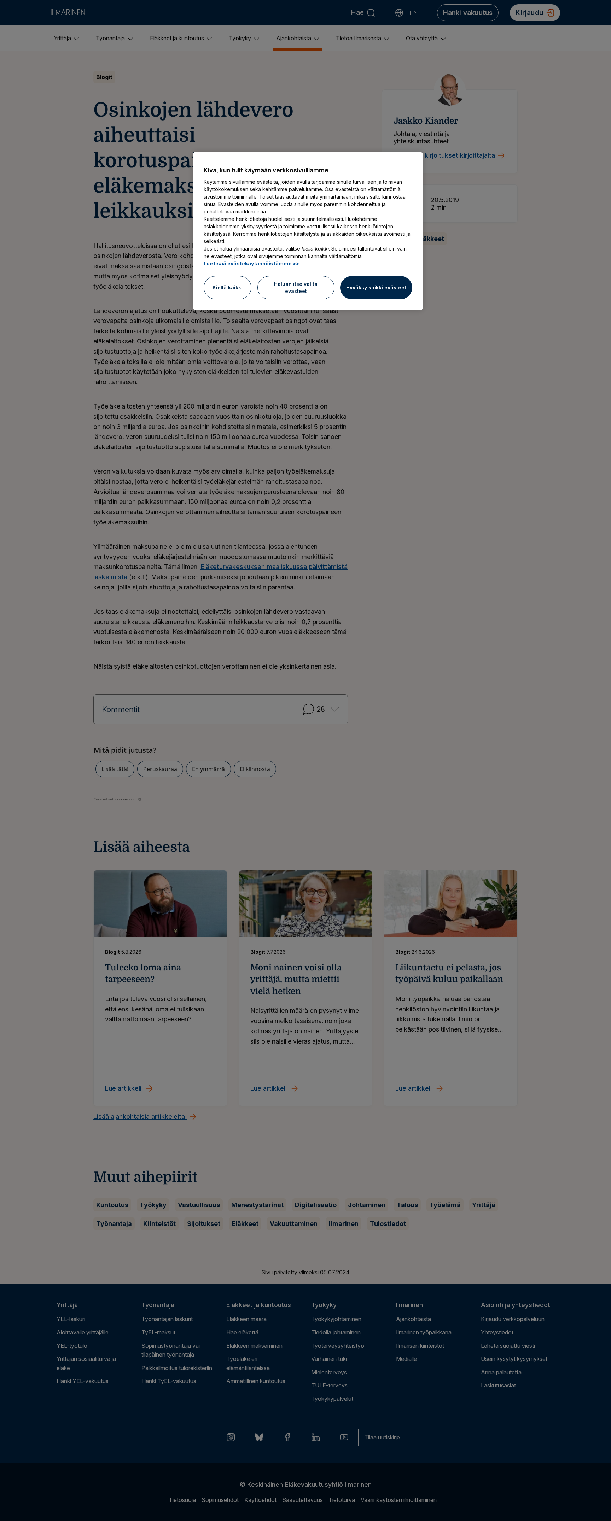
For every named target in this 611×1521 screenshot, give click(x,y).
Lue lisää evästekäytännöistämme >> (251, 263)
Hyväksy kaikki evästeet (376, 287)
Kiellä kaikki (228, 287)
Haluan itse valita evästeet (296, 287)
